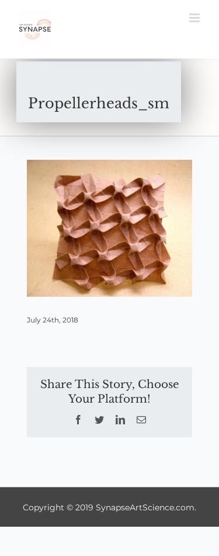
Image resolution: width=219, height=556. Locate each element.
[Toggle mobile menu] (195, 18)
